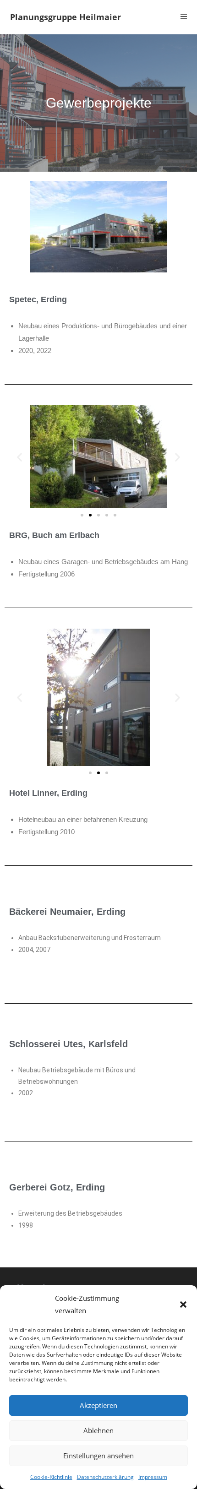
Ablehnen (98, 1430)
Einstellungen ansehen (98, 1455)
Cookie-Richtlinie (51, 1477)
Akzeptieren (98, 1405)
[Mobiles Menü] (184, 17)
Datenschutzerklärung (105, 1477)
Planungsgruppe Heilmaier (65, 16)
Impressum (152, 1477)
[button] (183, 1304)
